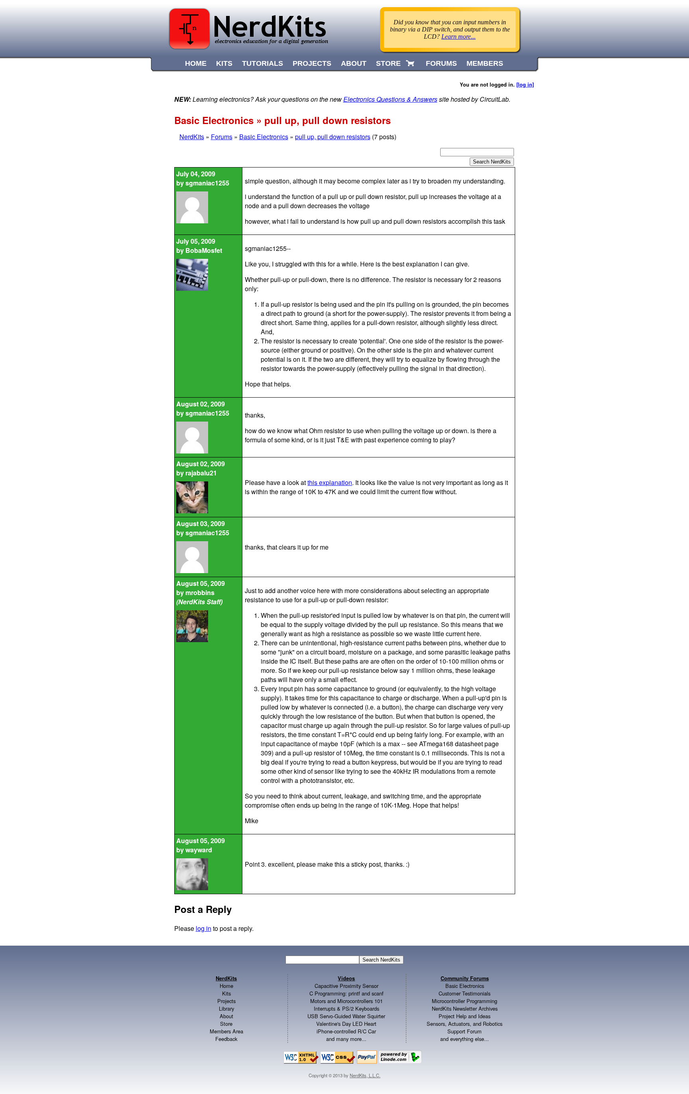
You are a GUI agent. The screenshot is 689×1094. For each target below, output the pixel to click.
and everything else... (464, 1039)
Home (226, 986)
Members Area (226, 1031)
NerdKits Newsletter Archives (465, 1008)
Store (226, 1023)
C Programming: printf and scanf (346, 993)
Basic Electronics (263, 136)
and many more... (346, 1039)
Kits (226, 993)
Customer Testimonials (464, 993)
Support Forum (464, 1031)
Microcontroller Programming (464, 1001)
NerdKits (191, 136)
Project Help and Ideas (464, 1016)
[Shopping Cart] (411, 63)
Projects (226, 1001)
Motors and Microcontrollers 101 (346, 1001)
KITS (224, 63)
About (226, 1016)
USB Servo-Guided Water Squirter (346, 1016)
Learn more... (458, 36)
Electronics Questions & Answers (390, 99)
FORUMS (441, 63)
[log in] (525, 84)
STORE (388, 63)
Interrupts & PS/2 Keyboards (346, 1008)
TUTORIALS (262, 63)
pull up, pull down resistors (332, 136)
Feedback (226, 1039)
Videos (346, 978)
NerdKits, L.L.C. (365, 1075)
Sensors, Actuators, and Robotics (464, 1023)
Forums (221, 136)
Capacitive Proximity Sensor (346, 986)
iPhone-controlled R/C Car (346, 1031)
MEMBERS (485, 63)
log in (203, 928)
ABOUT (353, 63)
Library (226, 1008)
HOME (196, 63)
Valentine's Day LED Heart (346, 1023)
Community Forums (465, 978)
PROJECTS (312, 63)
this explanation (329, 482)
